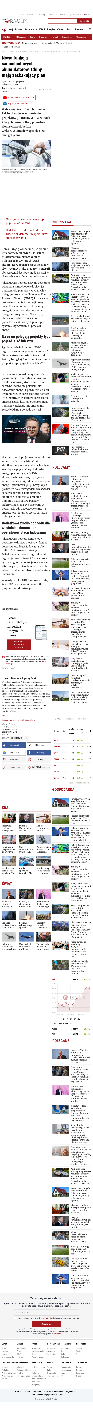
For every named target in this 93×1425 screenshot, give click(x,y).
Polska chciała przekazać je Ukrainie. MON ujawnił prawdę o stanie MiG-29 (43, 849)
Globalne (5, 1370)
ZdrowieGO (81, 1363)
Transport (66, 1344)
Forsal (4, 51)
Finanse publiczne (24, 1370)
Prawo (49, 1367)
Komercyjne (51, 1354)
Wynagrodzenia (38, 1351)
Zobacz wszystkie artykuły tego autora (18, 720)
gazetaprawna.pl (75, 15)
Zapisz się (46, 1324)
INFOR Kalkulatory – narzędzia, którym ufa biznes (17, 626)
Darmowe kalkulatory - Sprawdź (18, 644)
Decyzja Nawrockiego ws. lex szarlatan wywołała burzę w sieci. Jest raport (25, 828)
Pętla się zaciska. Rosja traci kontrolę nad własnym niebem (9, 925)
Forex (78, 1354)
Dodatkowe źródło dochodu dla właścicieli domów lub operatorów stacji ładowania (26, 234)
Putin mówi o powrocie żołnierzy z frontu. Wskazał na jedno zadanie (43, 946)
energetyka (16, 738)
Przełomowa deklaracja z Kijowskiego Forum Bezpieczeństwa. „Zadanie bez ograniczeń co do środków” (43, 904)
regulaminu (48, 1318)
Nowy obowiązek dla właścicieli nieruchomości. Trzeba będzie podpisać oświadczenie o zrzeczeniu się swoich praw (26, 849)
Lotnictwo (65, 1357)
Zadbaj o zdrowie (12, 47)
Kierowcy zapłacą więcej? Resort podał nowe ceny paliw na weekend (9, 828)
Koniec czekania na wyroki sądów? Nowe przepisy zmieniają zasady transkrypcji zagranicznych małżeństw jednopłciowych (43, 828)
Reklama (37, 1391)
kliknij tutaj (57, 1334)
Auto (63, 1373)
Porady (79, 1376)
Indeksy (79, 1348)
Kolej (63, 1354)
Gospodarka (22, 1363)
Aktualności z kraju (9, 1373)
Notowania (81, 1344)
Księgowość (51, 1373)
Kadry (49, 1370)
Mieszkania (50, 1351)
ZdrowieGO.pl (52, 15)
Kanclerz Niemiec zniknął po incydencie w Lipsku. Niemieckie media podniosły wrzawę (8, 904)
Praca (34, 1344)
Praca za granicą (38, 1357)
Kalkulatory (37, 1363)
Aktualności (21, 37)
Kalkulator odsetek (39, 1379)
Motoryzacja (81, 37)
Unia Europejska (8, 1357)
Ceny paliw (47, 43)
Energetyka (67, 37)
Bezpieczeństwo (9, 1363)
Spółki (78, 1351)
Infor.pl (50, 1363)
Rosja (4, 1348)
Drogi (63, 1351)
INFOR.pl (21, 15)
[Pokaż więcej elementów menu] (90, 29)
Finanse (20, 1357)
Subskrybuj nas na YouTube (21, 97)
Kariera (34, 1354)
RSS (61, 1394)
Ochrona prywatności (53, 1391)
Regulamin (70, 1391)
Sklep (88, 15)
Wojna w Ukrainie (64, 43)
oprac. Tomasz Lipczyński (13, 82)
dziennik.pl (30, 15)
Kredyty (20, 1373)
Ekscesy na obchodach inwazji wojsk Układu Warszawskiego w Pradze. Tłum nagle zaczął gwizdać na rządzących (26, 904)
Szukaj (86, 21)
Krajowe (5, 1367)
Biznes (6, 37)
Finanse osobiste (30, 43)
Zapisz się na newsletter (19, 103)
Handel (55, 37)
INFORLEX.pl (41, 15)
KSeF (19, 1354)
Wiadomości (66, 1367)
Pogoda (64, 1376)
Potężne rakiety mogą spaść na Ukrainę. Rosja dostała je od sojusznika (26, 925)
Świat (4, 1344)
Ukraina (5, 1351)
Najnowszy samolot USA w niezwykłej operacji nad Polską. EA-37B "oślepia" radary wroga (9, 946)
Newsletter (63, 15)
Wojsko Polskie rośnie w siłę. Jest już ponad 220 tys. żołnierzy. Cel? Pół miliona (9, 729)
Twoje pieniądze (23, 1376)
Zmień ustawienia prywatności (43, 1394)
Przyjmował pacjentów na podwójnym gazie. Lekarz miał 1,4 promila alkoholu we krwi (8, 849)
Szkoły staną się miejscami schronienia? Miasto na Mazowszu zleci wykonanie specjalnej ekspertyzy (43, 870)
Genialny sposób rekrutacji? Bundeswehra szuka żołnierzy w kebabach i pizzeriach (43, 925)
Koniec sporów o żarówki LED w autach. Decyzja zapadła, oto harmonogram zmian (26, 870)
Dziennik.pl (66, 1363)
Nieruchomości (53, 1344)
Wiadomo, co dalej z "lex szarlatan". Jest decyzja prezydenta (9, 870)
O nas (27, 1391)
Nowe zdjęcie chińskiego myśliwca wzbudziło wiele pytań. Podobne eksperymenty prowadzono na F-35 (26, 946)
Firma (32, 37)
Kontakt (18, 1391)
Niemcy (5, 1354)
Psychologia (80, 1373)
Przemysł (43, 37)
